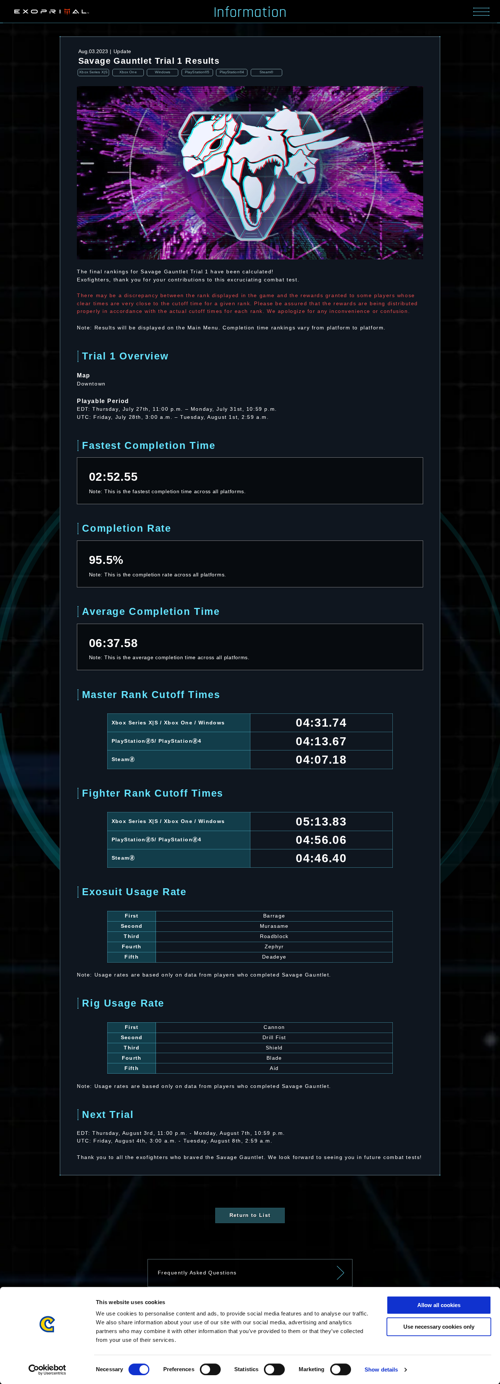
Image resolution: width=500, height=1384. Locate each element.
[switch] (210, 1369)
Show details (381, 1369)
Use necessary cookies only (438, 1327)
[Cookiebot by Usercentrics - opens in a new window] (47, 1369)
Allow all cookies (438, 1305)
